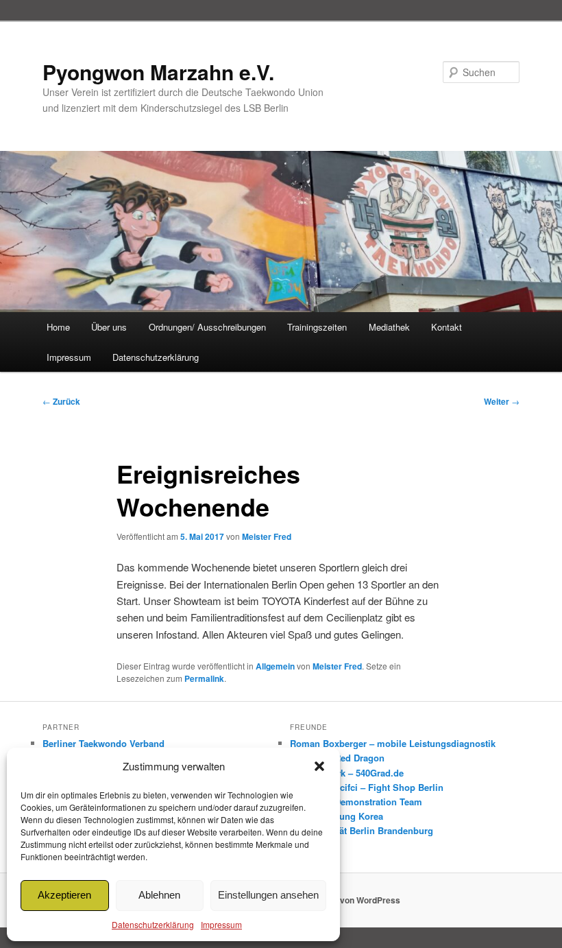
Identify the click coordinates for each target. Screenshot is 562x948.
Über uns (109, 326)
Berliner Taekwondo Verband (103, 743)
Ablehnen (159, 895)
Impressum (221, 924)
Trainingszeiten (317, 326)
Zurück (61, 401)
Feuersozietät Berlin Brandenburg (361, 830)
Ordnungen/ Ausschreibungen (207, 326)
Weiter (502, 401)
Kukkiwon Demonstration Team (356, 801)
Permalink (204, 678)
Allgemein (275, 666)
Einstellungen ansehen (268, 895)
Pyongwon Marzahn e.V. (158, 71)
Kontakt (446, 326)
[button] (319, 766)
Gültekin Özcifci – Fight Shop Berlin (366, 787)
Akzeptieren (64, 895)
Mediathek (389, 326)
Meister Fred (266, 536)
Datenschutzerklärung (153, 924)
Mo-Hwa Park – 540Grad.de (347, 772)
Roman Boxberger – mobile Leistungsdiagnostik (393, 743)
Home (58, 326)
